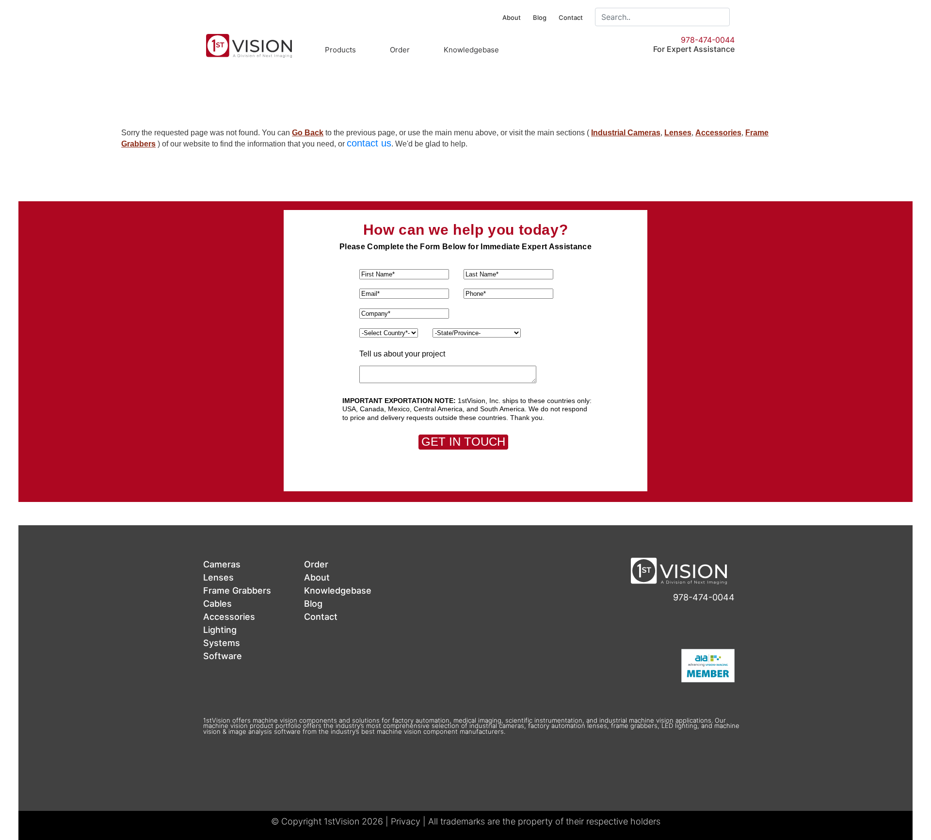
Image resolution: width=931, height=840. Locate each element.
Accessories (718, 133)
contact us (369, 143)
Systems (221, 643)
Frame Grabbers (237, 590)
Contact (571, 17)
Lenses (677, 133)
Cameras (222, 564)
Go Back (307, 133)
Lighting (220, 630)
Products (340, 49)
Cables (217, 603)
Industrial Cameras (625, 133)
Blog (539, 17)
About (511, 17)
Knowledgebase (471, 49)
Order (400, 49)
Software (222, 656)
